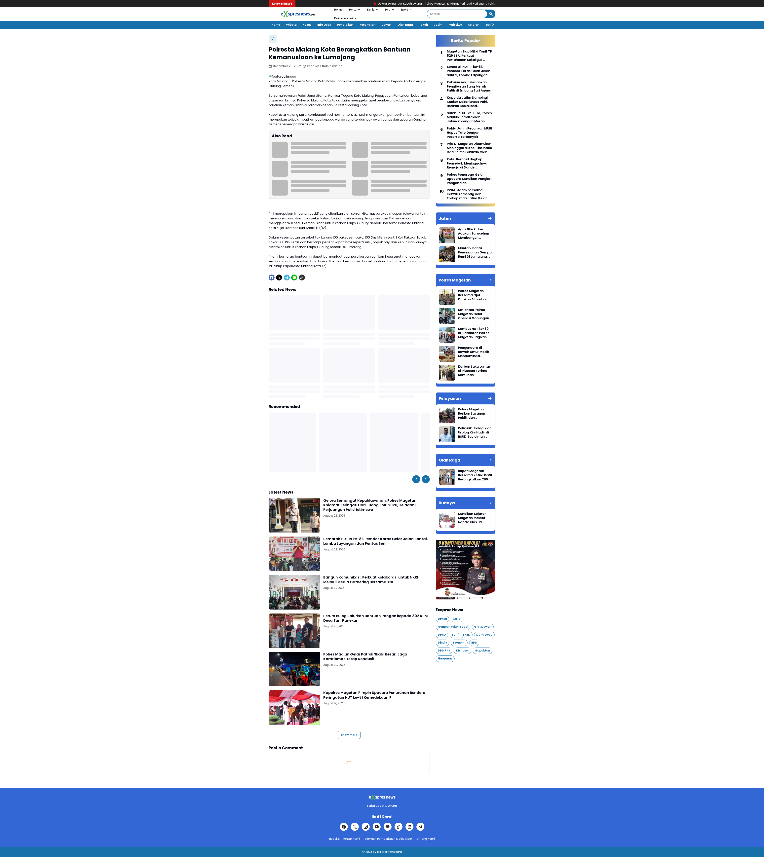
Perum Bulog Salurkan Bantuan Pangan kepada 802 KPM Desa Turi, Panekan (375, 618)
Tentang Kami (425, 839)
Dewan (386, 25)
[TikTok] (398, 827)
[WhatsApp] (294, 277)
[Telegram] (287, 277)
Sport (404, 10)
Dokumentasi (343, 18)
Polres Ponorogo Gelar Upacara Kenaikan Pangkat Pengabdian (469, 179)
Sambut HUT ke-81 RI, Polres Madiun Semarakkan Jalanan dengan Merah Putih (469, 117)
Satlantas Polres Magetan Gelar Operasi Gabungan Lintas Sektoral (473, 314)
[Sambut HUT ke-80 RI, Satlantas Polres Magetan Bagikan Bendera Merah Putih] (447, 335)
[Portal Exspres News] (298, 14)
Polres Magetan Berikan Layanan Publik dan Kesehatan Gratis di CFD (474, 413)
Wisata (291, 25)
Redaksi (334, 839)
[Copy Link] (302, 277)
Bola (387, 10)
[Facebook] (272, 277)
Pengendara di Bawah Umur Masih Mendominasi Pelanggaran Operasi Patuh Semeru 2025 (473, 352)
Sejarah (473, 25)
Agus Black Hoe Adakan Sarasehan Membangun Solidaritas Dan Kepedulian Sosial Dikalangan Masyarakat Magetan (473, 233)
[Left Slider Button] (416, 479)
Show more (349, 735)
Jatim (438, 25)
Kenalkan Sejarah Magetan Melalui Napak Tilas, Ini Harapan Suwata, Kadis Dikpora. (472, 518)
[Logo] (382, 797)
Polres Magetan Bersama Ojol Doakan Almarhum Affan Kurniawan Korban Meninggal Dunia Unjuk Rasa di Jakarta (474, 295)
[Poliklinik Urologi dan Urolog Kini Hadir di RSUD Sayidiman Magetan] (447, 434)
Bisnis (370, 10)
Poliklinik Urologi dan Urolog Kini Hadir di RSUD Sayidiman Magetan (474, 432)
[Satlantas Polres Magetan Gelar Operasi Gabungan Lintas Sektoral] (447, 316)
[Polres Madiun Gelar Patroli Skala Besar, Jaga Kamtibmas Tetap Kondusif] (294, 669)
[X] (279, 277)
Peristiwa (455, 25)
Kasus (307, 25)
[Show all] (490, 218)
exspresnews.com (389, 852)
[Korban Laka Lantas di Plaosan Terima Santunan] (447, 373)
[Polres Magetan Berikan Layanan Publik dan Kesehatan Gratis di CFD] (447, 415)
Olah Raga (405, 25)
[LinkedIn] (409, 827)
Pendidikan (345, 25)
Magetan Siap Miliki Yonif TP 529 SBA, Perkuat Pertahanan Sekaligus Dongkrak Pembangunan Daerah (469, 56)
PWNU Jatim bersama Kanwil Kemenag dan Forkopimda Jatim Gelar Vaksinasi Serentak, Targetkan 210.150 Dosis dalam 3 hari (467, 194)
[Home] (273, 39)
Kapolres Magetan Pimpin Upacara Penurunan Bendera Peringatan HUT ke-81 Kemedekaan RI (374, 695)
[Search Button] (491, 14)
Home (338, 10)
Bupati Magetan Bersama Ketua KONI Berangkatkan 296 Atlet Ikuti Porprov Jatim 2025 (475, 475)
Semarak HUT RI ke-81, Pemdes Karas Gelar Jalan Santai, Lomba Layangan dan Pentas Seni (375, 541)
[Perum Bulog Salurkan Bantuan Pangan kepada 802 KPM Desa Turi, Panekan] (294, 631)
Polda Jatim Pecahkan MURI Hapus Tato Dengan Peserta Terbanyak (469, 133)
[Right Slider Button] (491, 25)
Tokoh (423, 25)
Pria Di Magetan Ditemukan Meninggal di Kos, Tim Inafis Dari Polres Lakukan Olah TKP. (469, 148)
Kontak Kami (351, 839)
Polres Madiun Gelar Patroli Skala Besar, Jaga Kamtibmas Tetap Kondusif (365, 656)
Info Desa (324, 25)
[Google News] (388, 827)
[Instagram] (366, 827)
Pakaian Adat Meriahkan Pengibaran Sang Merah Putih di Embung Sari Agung (469, 86)
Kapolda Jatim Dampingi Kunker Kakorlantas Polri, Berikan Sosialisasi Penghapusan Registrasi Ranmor (467, 102)
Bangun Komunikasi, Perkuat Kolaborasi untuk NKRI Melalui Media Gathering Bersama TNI (370, 579)
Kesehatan (367, 25)
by (374, 852)
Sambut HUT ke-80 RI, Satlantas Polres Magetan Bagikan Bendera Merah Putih (475, 333)
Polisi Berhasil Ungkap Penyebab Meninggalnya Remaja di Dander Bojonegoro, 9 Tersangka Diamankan (467, 163)
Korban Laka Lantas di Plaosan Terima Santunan (474, 371)
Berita (353, 10)
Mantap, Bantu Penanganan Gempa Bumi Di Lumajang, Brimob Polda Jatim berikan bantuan (475, 252)
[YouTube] (377, 827)
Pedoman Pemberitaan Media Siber (387, 839)
